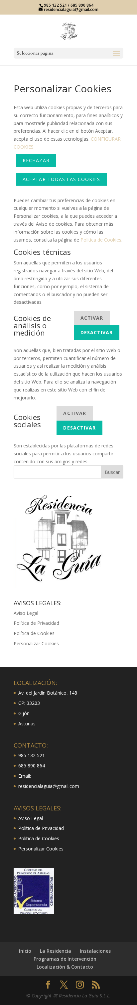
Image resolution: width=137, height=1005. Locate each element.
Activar (91, 318)
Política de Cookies (100, 240)
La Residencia (55, 951)
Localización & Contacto (65, 967)
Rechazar (36, 160)
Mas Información (60, 147)
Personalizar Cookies (36, 643)
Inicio (25, 951)
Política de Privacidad (36, 623)
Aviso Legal (26, 613)
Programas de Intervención (65, 959)
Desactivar (96, 332)
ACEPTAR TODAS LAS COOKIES (61, 179)
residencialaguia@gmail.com (48, 786)
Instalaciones (95, 951)
